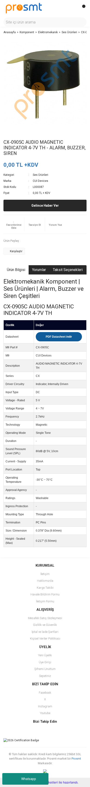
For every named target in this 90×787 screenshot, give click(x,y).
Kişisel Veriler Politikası (45, 638)
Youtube (45, 713)
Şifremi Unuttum (45, 669)
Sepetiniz (45, 676)
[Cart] (82, 8)
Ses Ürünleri (40, 174)
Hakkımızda (45, 580)
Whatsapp (28, 779)
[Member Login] (73, 8)
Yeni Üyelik (45, 655)
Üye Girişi (45, 662)
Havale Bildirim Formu (45, 594)
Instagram (45, 706)
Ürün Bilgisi (16, 270)
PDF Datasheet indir (59, 336)
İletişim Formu (45, 601)
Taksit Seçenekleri (68, 270)
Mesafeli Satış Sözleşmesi (45, 618)
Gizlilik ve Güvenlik (45, 625)
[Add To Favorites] (13, 224)
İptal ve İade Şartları (45, 632)
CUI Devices (40, 181)
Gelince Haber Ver (45, 205)
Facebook (45, 692)
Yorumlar (39, 270)
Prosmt (76, 758)
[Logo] (24, 8)
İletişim (45, 574)
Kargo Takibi (45, 587)
